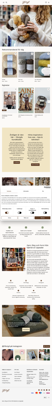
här (32, 382)
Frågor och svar (6, 378)
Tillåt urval (26, 217)
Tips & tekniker (35, 164)
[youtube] (49, 390)
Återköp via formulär (7, 374)
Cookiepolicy (5, 380)
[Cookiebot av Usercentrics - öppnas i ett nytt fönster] (45, 187)
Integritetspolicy (6, 382)
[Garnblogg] (41, 390)
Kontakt (4, 376)
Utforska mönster (29, 29)
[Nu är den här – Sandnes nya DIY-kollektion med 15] (32, 355)
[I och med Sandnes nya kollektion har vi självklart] (19, 355)
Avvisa (9, 217)
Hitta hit (28, 383)
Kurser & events (18, 374)
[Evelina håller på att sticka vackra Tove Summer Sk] (44, 355)
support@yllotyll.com (43, 379)
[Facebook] (39, 390)
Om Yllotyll (16, 372)
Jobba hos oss (17, 380)
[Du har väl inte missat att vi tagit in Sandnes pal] (7, 355)
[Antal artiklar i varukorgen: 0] (48, 2)
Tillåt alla (43, 217)
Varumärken (17, 378)
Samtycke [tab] (9, 191)
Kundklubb (16, 162)
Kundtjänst (4, 372)
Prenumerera (26, 329)
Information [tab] (26, 191)
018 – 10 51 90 (45, 372)
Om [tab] (43, 191)
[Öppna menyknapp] (3, 2)
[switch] (19, 213)
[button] (16, 54)
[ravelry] (46, 390)
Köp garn (21, 29)
